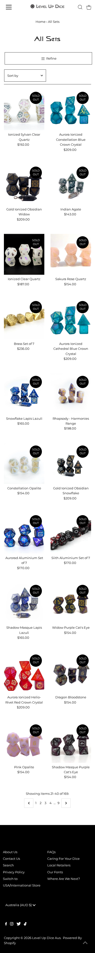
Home (41, 22)
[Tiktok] (25, 924)
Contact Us (11, 859)
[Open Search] (80, 7)
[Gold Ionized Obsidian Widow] (24, 184)
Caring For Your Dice (63, 859)
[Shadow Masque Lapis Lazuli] (24, 602)
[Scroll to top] (85, 943)
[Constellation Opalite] (24, 463)
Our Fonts (55, 872)
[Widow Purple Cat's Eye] (70, 602)
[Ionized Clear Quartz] (24, 254)
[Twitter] (18, 924)
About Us (10, 852)
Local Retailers (58, 865)
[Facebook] (6, 924)
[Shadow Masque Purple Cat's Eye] (70, 742)
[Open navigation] (13, 7)
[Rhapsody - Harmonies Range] (70, 393)
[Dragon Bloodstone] (70, 672)
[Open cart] (88, 7)
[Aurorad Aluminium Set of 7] (24, 533)
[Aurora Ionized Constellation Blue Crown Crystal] (70, 109)
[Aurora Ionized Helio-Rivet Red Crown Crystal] (24, 672)
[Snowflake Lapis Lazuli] (24, 393)
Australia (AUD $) (19, 905)
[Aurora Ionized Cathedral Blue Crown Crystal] (70, 319)
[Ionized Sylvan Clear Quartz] (24, 109)
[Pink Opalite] (24, 742)
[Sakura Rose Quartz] (70, 254)
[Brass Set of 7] (24, 319)
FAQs (51, 852)
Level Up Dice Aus (46, 938)
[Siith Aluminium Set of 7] (70, 533)
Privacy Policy (14, 872)
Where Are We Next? (63, 879)
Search (8, 865)
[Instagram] (12, 924)
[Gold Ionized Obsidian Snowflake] (70, 463)
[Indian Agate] (70, 184)
